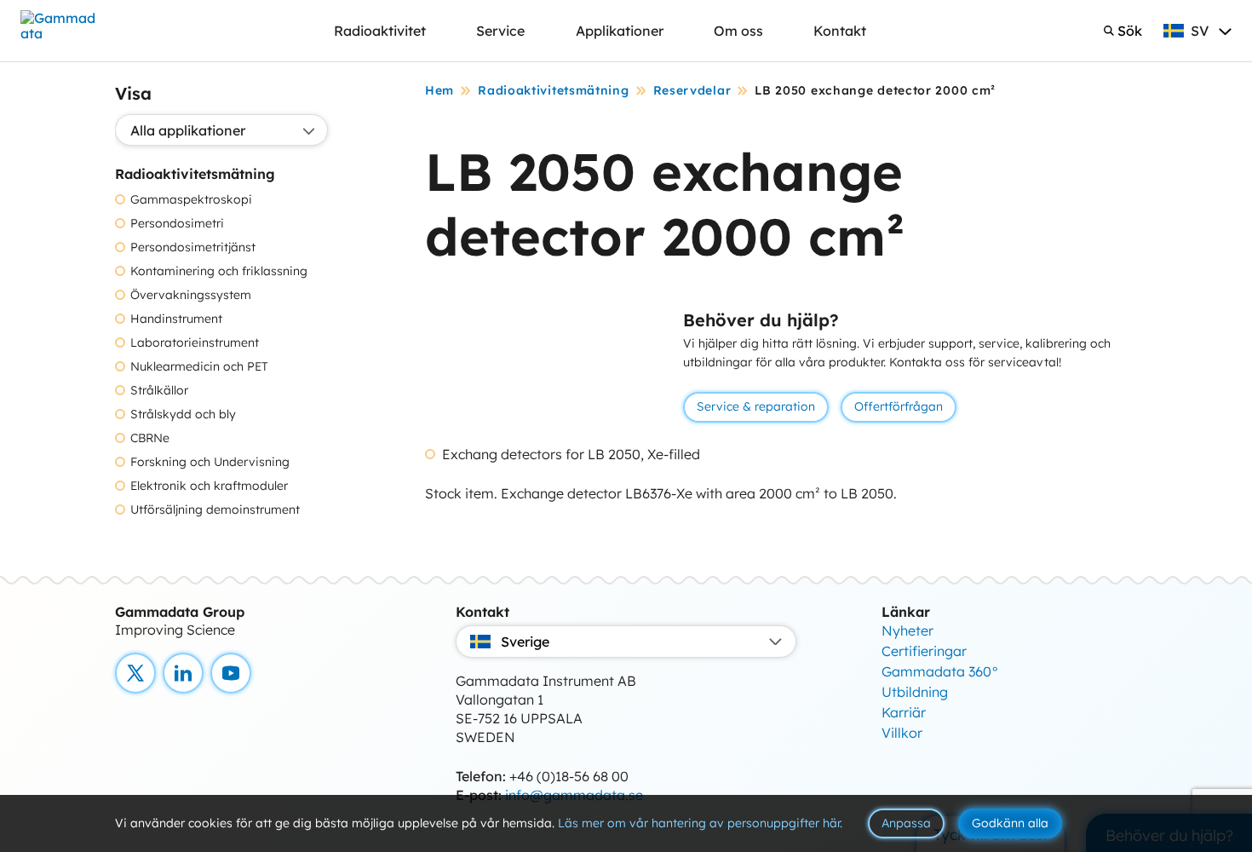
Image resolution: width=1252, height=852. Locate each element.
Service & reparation (756, 406)
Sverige (525, 641)
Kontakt (839, 30)
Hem (439, 90)
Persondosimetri (177, 223)
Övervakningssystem (190, 295)
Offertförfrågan (898, 406)
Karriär (904, 712)
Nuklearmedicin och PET (199, 367)
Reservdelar (692, 90)
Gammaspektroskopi (191, 200)
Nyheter (907, 630)
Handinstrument (176, 319)
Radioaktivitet (380, 30)
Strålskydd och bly (183, 414)
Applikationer (619, 30)
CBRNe (149, 438)
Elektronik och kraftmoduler (209, 486)
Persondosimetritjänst (193, 247)
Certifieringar (924, 650)
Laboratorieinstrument (194, 343)
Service (500, 30)
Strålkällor (159, 390)
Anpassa (906, 823)
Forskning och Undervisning (210, 462)
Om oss (738, 30)
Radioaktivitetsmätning (553, 90)
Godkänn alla (1010, 823)
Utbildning (915, 691)
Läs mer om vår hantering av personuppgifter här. (700, 823)
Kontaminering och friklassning (218, 271)
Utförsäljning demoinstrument (215, 510)
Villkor (902, 732)
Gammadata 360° (940, 671)
